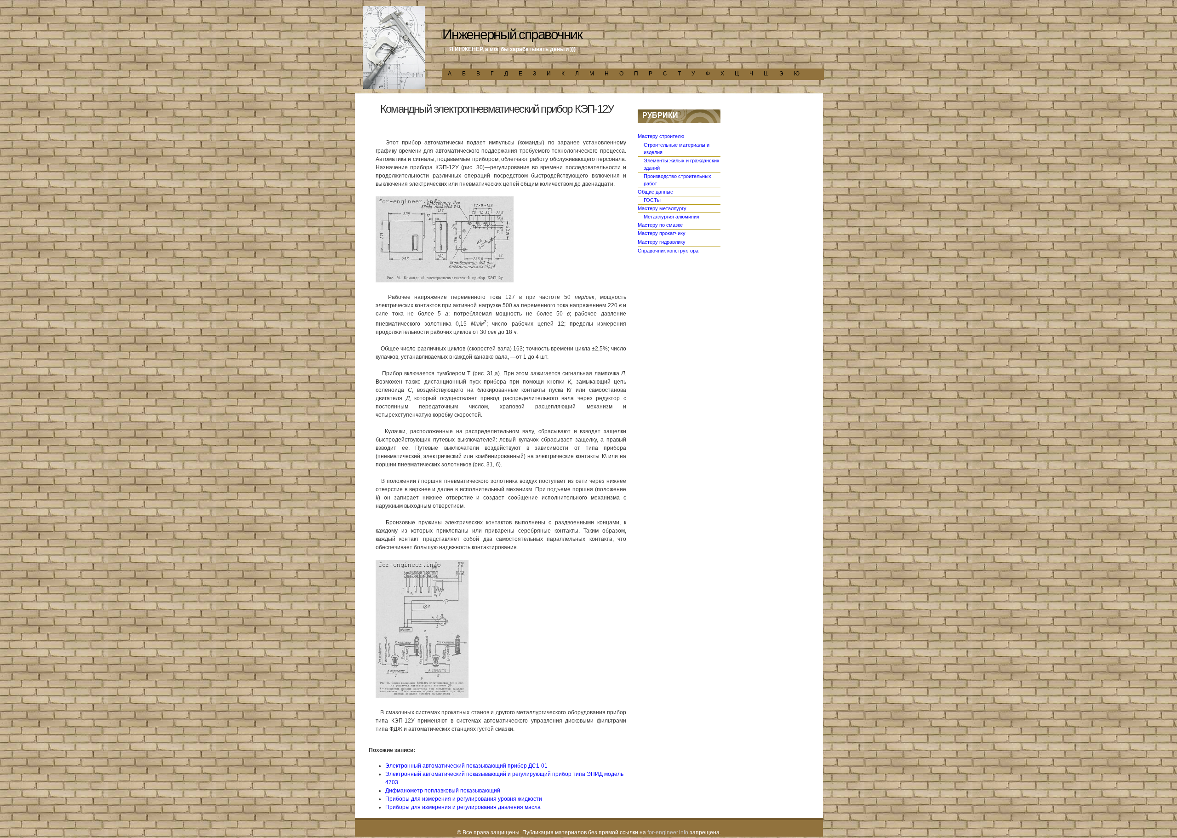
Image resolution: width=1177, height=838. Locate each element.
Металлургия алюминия (671, 216)
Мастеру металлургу (662, 208)
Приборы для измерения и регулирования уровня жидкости (463, 799)
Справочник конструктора (668, 250)
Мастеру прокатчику (662, 233)
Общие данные (655, 192)
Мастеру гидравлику (662, 242)
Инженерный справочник (512, 34)
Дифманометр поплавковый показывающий (442, 790)
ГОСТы (652, 200)
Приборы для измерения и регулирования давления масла (463, 807)
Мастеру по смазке (660, 225)
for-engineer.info (667, 832)
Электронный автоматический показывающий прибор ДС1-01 (466, 766)
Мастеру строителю (661, 136)
